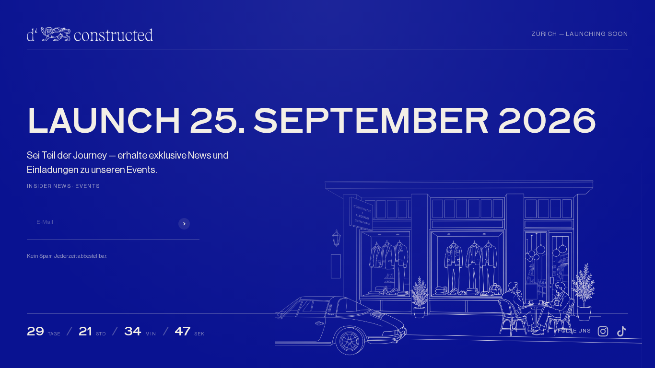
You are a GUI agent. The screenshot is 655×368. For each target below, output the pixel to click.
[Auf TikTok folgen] (621, 331)
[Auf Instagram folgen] (603, 331)
